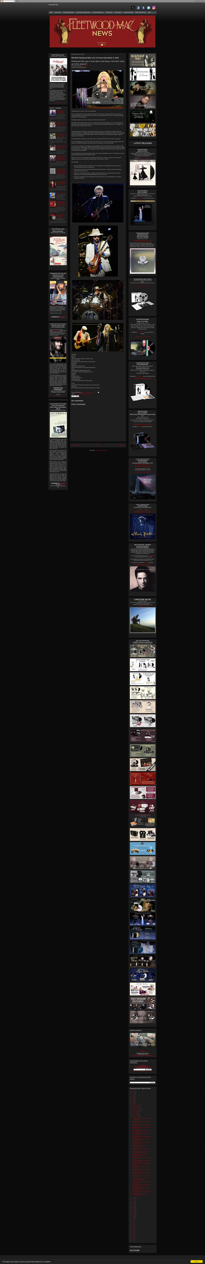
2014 (132, 1205)
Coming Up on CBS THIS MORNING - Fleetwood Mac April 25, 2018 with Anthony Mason (61, 204)
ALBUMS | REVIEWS (128, 12)
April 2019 (134, 1113)
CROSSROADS (109, 12)
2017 (132, 1199)
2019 (132, 1103)
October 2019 (135, 1107)
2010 (132, 1212)
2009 (132, 1214)
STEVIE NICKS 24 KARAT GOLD (83, 12)
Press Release (58, 102)
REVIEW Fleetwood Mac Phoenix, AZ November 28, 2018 (140, 1194)
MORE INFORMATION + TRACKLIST (142, 512)
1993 (132, 1231)
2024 (132, 1094)
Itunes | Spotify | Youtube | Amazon (142, 466)
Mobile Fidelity (143, 158)
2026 (132, 1090)
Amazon (62, 317)
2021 (132, 1100)
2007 (132, 1218)
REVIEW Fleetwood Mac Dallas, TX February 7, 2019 (140, 1155)
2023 (132, 1096)
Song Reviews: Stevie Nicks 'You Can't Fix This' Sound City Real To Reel (61, 147)
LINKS (149, 12)
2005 (132, 1220)
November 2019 (136, 1105)
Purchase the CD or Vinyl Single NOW (142, 472)
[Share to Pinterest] (78, 396)
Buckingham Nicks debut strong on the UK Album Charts (60, 135)
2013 (132, 1207)
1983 (132, 1235)
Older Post (122, 445)
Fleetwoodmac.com (136, 1055)
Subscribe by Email (137, 1071)
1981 (132, 1237)
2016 (132, 1201)
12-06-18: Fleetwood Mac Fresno (82, 394)
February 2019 (135, 1116)
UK (61, 395)
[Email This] (72, 396)
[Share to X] (75, 396)
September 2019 (136, 1109)
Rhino (139, 426)
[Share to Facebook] (77, 396)
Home (98, 445)
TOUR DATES (58, 12)
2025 (132, 1092)
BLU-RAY (143, 509)
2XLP (148, 509)
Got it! (196, 1261)
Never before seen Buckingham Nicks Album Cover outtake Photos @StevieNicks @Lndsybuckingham (61, 171)
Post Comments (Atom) (101, 450)
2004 (132, 1222)
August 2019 (135, 1111)
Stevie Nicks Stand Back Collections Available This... (140, 1131)
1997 (132, 1227)
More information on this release (142, 336)
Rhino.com (142, 284)
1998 (132, 1225)
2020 (132, 1102)
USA (59, 395)
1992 (132, 1233)
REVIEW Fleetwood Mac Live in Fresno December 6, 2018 (95, 58)
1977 (132, 1239)
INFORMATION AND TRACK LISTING (142, 240)
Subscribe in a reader (147, 1071)
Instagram (150, 1055)
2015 (132, 1203)
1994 (132, 1229)
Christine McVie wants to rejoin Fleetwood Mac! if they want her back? (61, 183)
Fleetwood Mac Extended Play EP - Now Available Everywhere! (60, 216)
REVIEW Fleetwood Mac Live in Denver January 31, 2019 (141, 1170)
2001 (132, 1224)
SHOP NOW (58, 235)
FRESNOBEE (85, 66)
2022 (132, 1098)
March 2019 (135, 1114)
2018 (132, 1197)
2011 (132, 1210)
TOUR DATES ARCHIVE (140, 12)
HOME (51, 12)
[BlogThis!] (73, 396)
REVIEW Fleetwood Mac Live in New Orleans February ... (140, 1140)
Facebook (145, 1055)
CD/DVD (138, 509)
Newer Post (74, 445)
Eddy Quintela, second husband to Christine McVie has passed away (61, 124)
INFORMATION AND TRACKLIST (142, 464)
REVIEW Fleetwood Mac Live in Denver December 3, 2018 (141, 1188)
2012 (132, 1209)
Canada (56, 395)
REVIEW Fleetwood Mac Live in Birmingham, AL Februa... (139, 1146)
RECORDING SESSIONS (68, 12)
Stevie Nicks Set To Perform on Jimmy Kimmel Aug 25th (60, 111)
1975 (132, 1240)
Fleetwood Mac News (53, 4)
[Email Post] (98, 392)
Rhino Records (140, 332)
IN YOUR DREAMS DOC (98, 12)
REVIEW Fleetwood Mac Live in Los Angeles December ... (140, 1179)
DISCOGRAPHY (118, 12)
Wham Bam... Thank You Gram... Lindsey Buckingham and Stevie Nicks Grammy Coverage (61, 158)
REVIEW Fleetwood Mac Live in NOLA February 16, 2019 (140, 1143)
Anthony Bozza (56, 330)
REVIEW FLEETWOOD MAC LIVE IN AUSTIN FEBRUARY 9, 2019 (140, 1152)
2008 (132, 1216)
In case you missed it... (61, 193)
